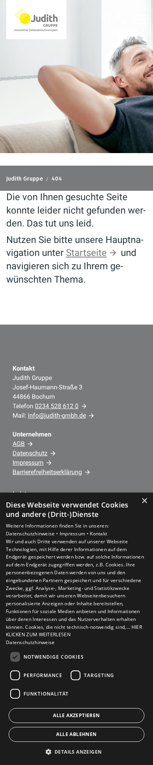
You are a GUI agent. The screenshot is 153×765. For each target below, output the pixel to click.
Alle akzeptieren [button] (76, 715)
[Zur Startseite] (36, 19)
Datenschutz (30, 453)
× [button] (144, 501)
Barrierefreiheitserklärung (47, 472)
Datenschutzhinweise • (33, 533)
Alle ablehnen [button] (76, 734)
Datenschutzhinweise (30, 642)
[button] (140, 19)
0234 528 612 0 (56, 406)
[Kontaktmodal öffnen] (121, 19)
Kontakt (98, 533)
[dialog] (76, 629)
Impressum (28, 462)
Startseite (86, 252)
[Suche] (107, 19)
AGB (19, 443)
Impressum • (75, 533)
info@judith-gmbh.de (57, 415)
